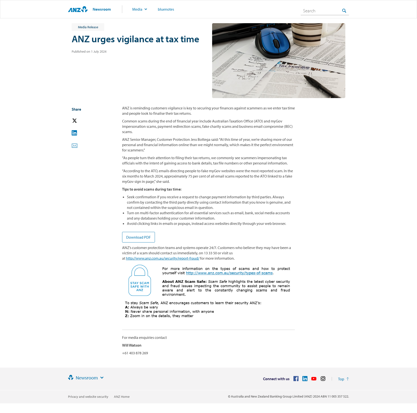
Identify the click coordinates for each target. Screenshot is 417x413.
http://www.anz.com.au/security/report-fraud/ (162, 258)
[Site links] (102, 377)
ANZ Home (122, 396)
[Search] (344, 10)
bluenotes (166, 9)
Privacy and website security (88, 396)
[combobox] (325, 10)
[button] (81, 121)
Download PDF (138, 237)
